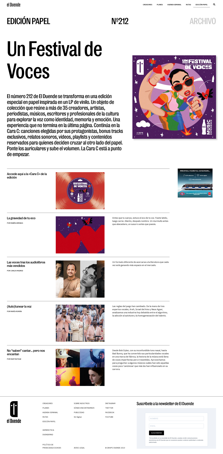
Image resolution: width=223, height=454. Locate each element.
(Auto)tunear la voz (19, 306)
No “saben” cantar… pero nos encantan (26, 352)
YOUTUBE (109, 417)
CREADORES (147, 4)
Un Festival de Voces (54, 59)
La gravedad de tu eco (21, 218)
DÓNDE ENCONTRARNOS (84, 408)
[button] (214, 4)
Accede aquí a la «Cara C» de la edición (27, 175)
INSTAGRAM (110, 403)
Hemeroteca (48, 430)
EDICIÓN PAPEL (202, 4)
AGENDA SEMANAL (174, 4)
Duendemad (48, 434)
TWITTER (109, 408)
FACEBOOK (109, 412)
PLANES (160, 4)
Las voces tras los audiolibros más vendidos (26, 264)
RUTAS (188, 4)
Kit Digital (78, 417)
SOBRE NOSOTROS (82, 403)
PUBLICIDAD (79, 412)
